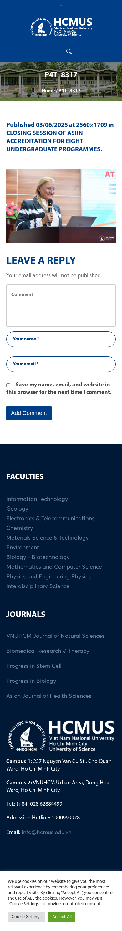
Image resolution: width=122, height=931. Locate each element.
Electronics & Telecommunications (50, 518)
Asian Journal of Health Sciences (48, 696)
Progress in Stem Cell (33, 666)
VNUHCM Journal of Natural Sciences (55, 636)
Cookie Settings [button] (27, 917)
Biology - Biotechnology (38, 557)
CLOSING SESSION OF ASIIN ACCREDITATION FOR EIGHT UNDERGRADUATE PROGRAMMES (53, 141)
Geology (17, 509)
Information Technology (37, 499)
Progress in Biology (31, 681)
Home (48, 90)
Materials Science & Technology (47, 538)
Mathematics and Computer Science (54, 567)
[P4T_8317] (61, 206)
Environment (22, 548)
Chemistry (19, 528)
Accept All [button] (62, 917)
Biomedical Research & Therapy (47, 651)
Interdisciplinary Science (37, 586)
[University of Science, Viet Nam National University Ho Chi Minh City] (61, 27)
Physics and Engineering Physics (48, 577)
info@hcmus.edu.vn (46, 832)
